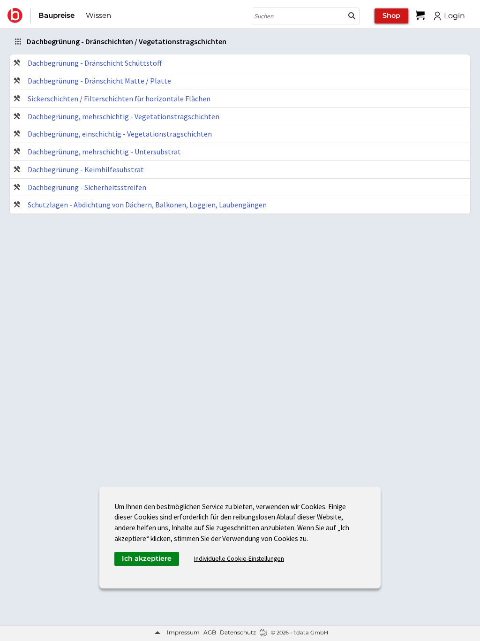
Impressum (183, 632)
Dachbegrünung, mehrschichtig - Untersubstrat (104, 151)
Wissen (98, 15)
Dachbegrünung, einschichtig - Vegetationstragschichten (120, 133)
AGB (209, 632)
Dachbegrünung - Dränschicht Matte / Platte (99, 80)
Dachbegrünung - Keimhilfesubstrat (86, 169)
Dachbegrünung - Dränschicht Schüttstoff (95, 63)
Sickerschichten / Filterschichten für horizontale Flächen (119, 98)
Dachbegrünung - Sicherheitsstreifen (87, 187)
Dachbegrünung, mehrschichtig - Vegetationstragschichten (123, 116)
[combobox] (298, 16)
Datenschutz (238, 632)
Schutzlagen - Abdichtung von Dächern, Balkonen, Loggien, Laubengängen (147, 204)
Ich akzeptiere (147, 558)
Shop (391, 15)
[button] (352, 16)
